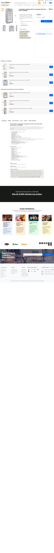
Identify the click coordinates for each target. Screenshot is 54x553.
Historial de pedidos (14, 270)
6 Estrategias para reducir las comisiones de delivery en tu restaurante (6, 224)
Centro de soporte (49, 0)
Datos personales (14, 269)
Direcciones (13, 273)
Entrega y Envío (3, 269)
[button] (49, 5)
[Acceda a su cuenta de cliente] (43, 3)
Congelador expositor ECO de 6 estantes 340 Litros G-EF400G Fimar (19, 100)
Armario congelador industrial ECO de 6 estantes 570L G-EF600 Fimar (19, 64)
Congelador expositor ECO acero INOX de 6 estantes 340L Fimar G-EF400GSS (20, 108)
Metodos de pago (3, 270)
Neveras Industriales (25, 270)
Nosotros (2, 274)
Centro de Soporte (4, 275)
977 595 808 (42, 0)
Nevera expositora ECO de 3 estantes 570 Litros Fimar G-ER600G (18, 72)
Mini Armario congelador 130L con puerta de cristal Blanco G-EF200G (19, 92)
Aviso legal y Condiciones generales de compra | (34, 280)
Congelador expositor (23, 35)
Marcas (2, 277)
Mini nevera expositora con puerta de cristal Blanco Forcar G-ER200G (19, 80)
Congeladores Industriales (24, 31)
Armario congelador (23, 33)
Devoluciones (3, 273)
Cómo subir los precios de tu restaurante (45, 223)
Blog (43, 280)
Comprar (47, 21)
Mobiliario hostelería (25, 275)
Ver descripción (23, 29)
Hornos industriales (25, 269)
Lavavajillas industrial (25, 273)
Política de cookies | (24, 280)
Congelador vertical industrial (25, 37)
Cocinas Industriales (25, 274)
